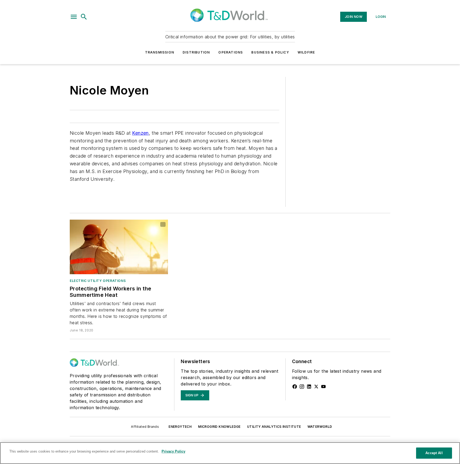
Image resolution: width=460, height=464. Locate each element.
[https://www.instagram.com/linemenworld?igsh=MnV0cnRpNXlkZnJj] (302, 386)
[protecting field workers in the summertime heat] (119, 247)
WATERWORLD (319, 427)
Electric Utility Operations (98, 281)
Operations (230, 52)
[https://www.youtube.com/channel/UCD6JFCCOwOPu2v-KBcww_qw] (323, 386)
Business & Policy (270, 52)
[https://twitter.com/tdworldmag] (316, 386)
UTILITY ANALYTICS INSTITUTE (274, 427)
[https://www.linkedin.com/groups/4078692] (309, 386)
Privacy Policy (173, 451)
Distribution (196, 52)
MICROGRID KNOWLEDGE (219, 427)
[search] (84, 17)
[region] (230, 453)
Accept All (433, 453)
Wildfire (306, 52)
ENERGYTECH (180, 427)
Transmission (159, 52)
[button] (74, 17)
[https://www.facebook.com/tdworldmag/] (294, 386)
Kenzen (140, 133)
